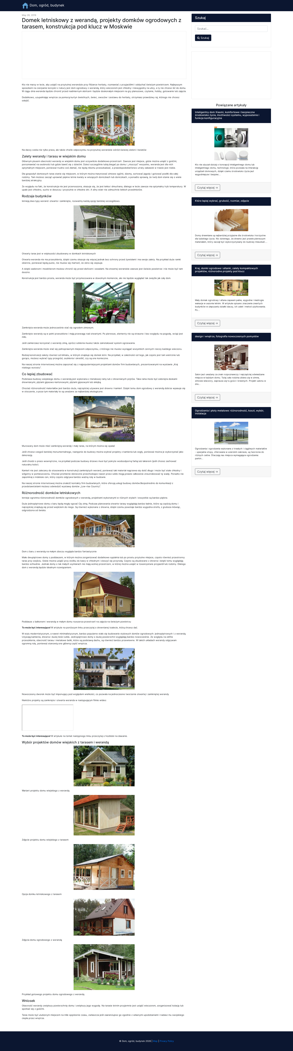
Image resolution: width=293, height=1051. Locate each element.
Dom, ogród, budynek (46, 5)
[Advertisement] (104, 55)
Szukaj (204, 37)
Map (155, 1041)
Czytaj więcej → (207, 187)
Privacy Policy (167, 1041)
